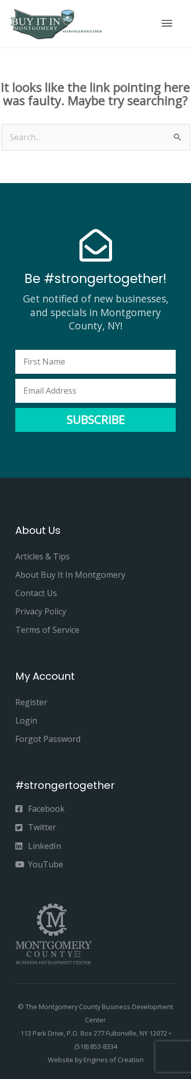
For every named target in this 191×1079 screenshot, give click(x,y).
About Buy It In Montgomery (70, 574)
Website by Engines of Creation (96, 1059)
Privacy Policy (40, 611)
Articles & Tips (42, 556)
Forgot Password (47, 738)
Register (31, 702)
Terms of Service (47, 629)
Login (26, 720)
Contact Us (36, 593)
